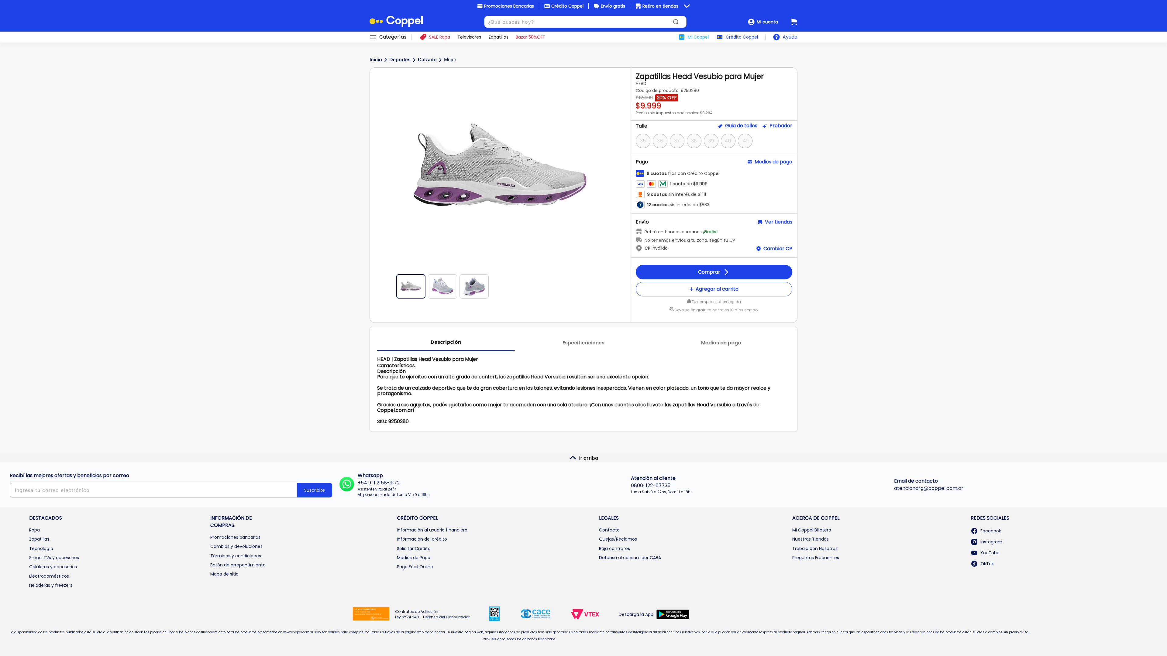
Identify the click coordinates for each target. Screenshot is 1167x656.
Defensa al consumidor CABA (630, 558)
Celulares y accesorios (53, 567)
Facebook (990, 531)
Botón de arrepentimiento (238, 565)
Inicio (376, 59)
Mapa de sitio (224, 574)
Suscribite (314, 490)
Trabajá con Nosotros (815, 548)
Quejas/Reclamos (618, 539)
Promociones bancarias (235, 537)
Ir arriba (588, 458)
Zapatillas (39, 539)
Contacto (609, 530)
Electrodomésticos (49, 576)
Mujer (450, 59)
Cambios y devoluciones (236, 546)
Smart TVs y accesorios (54, 558)
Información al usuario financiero (432, 530)
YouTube (990, 553)
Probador (780, 125)
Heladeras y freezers (50, 585)
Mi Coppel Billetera (811, 530)
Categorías (392, 37)
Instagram (991, 542)
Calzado (427, 59)
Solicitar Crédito (414, 548)
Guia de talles (741, 125)
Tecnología (41, 548)
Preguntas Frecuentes (815, 558)
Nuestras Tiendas (810, 539)
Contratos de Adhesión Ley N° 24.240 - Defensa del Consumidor (432, 614)
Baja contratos (614, 548)
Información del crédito (422, 539)
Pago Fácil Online (415, 567)
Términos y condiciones (235, 556)
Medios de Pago (413, 558)
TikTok (987, 564)
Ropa (34, 530)
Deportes (400, 59)
